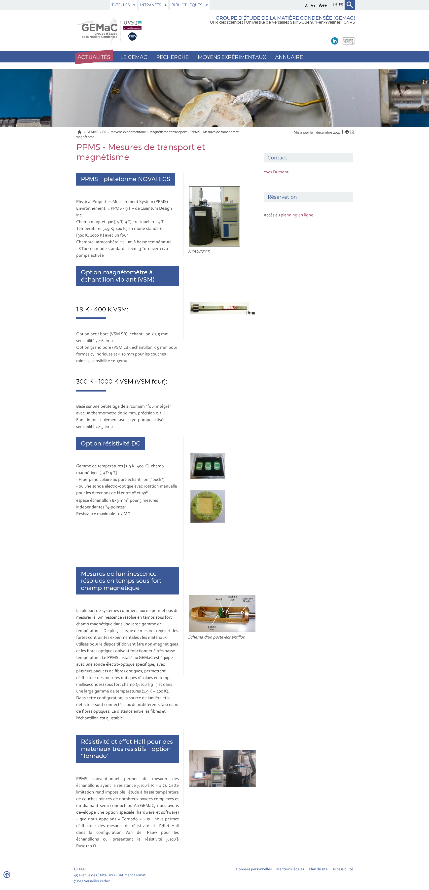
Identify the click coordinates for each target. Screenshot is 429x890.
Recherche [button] (172, 57)
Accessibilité (342, 869)
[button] (94, 57)
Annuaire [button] (289, 57)
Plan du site (318, 869)
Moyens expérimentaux (128, 132)
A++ (323, 5)
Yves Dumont (276, 172)
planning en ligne (297, 215)
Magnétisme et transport (168, 132)
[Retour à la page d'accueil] (109, 30)
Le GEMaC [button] (133, 57)
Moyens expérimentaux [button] (232, 57)
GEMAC (92, 132)
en (335, 4)
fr (341, 4)
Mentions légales (290, 869)
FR (104, 132)
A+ (313, 6)
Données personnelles (254, 869)
